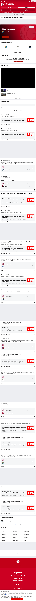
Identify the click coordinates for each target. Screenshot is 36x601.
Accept (14, 599)
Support (17, 584)
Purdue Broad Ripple (8, 379)
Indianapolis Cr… (15, 531)
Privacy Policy (20, 580)
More (23, 12)
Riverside (2, 292)
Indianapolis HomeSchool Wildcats (6, 341)
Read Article (3, 124)
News (20, 12)
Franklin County (3, 163)
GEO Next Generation (8, 166)
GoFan (15, 588)
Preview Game (31, 27)
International (3, 456)
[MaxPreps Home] (5, 1)
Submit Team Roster (17, 110)
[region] (18, 595)
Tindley (25, 540)
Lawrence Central (15, 540)
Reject (20, 599)
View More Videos (18, 98)
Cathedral (2, 531)
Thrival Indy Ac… (26, 539)
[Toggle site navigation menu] (1, 1)
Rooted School (26, 537)
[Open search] (29, 1)
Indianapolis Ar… (3, 537)
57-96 (19, 406)
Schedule (5, 12)
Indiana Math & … (3, 534)
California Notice (21, 581)
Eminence (2, 180)
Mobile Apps (20, 578)
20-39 (14, 456)
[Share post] (34, 124)
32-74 (15, 163)
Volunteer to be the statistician (18, 61)
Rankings (16, 12)
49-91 (20, 341)
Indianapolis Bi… (3, 540)
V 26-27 (9, 7)
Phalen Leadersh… (27, 531)
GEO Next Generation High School (18, 563)
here (23, 104)
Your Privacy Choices (18, 583)
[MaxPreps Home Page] (11, 14)
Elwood (2, 260)
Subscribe (15, 580)
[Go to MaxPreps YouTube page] (14, 576)
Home (2, 12)
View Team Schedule (17, 52)
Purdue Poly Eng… (27, 534)
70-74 (12, 260)
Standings (12, 12)
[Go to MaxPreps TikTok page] (11, 576)
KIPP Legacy (14, 539)
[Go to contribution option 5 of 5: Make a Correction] (20, 524)
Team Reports (4, 118)
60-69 (14, 373)
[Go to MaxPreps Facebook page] (25, 576)
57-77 (13, 180)
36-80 (13, 292)
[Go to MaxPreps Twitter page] (21, 576)
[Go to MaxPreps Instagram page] (18, 576)
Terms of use (14, 581)
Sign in (33, 1)
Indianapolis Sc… (15, 534)
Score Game (6, 37)
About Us (15, 578)
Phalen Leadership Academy (5, 406)
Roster (9, 12)
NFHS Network (19, 588)
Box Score (2, 172)
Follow (27, 7)
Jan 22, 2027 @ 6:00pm (6, 33)
